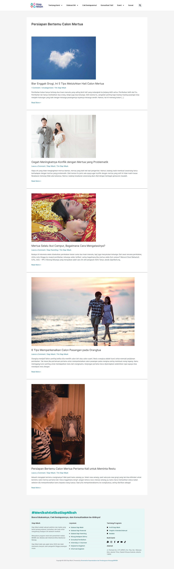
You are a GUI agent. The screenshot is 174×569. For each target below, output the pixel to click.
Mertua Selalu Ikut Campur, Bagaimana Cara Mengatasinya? (68, 245)
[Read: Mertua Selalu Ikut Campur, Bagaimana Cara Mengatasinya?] (63, 217)
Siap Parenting (52, 250)
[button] (140, 5)
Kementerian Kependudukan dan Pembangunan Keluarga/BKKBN (99, 560)
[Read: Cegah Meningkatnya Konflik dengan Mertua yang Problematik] (63, 136)
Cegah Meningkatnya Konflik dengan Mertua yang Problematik (69, 162)
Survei (130, 5)
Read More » (36, 102)
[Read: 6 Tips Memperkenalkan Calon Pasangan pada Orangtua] (83, 311)
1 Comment (35, 88)
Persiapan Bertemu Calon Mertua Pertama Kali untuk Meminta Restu (73, 468)
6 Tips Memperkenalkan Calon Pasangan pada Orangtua (66, 350)
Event (119, 5)
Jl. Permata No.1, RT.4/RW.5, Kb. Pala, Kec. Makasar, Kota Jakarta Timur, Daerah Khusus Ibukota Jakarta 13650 (124, 552)
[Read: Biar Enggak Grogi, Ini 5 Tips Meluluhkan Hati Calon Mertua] (63, 58)
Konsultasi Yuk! (107, 5)
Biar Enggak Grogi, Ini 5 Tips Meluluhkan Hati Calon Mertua (67, 83)
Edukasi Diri (71, 5)
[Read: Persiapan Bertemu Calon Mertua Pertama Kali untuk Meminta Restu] (58, 424)
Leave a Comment (38, 166)
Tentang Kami (54, 5)
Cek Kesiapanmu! (89, 5)
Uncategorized (47, 88)
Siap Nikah (51, 166)
